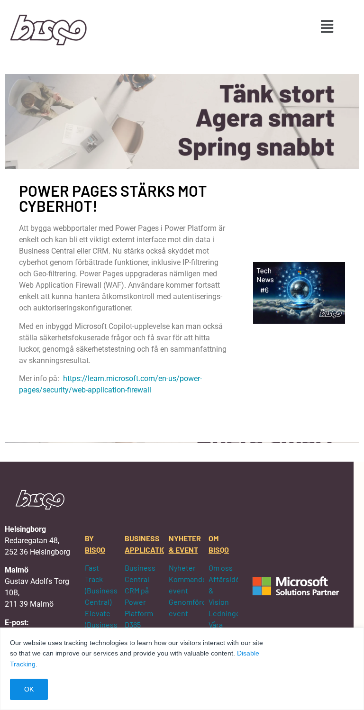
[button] (327, 26)
